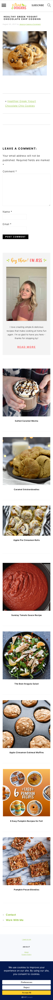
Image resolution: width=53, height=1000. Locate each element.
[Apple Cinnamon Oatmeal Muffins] (26, 724)
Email (7, 224)
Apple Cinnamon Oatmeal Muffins (26, 752)
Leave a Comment (33, 24)
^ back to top (26, 939)
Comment (10, 171)
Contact (11, 914)
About (26, 952)
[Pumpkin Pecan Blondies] (26, 861)
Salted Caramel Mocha (26, 421)
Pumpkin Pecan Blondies (26, 889)
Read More (26, 347)
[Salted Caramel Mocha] (26, 392)
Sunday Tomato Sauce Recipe (26, 615)
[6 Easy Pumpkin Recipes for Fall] (26, 793)
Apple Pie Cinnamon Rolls (26, 540)
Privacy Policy (26, 954)
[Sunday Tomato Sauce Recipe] (26, 587)
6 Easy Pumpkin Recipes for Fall (26, 821)
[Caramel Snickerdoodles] (26, 461)
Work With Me (14, 920)
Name (7, 211)
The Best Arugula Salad (26, 684)
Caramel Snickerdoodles (26, 489)
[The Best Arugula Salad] (26, 655)
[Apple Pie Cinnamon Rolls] (26, 521)
